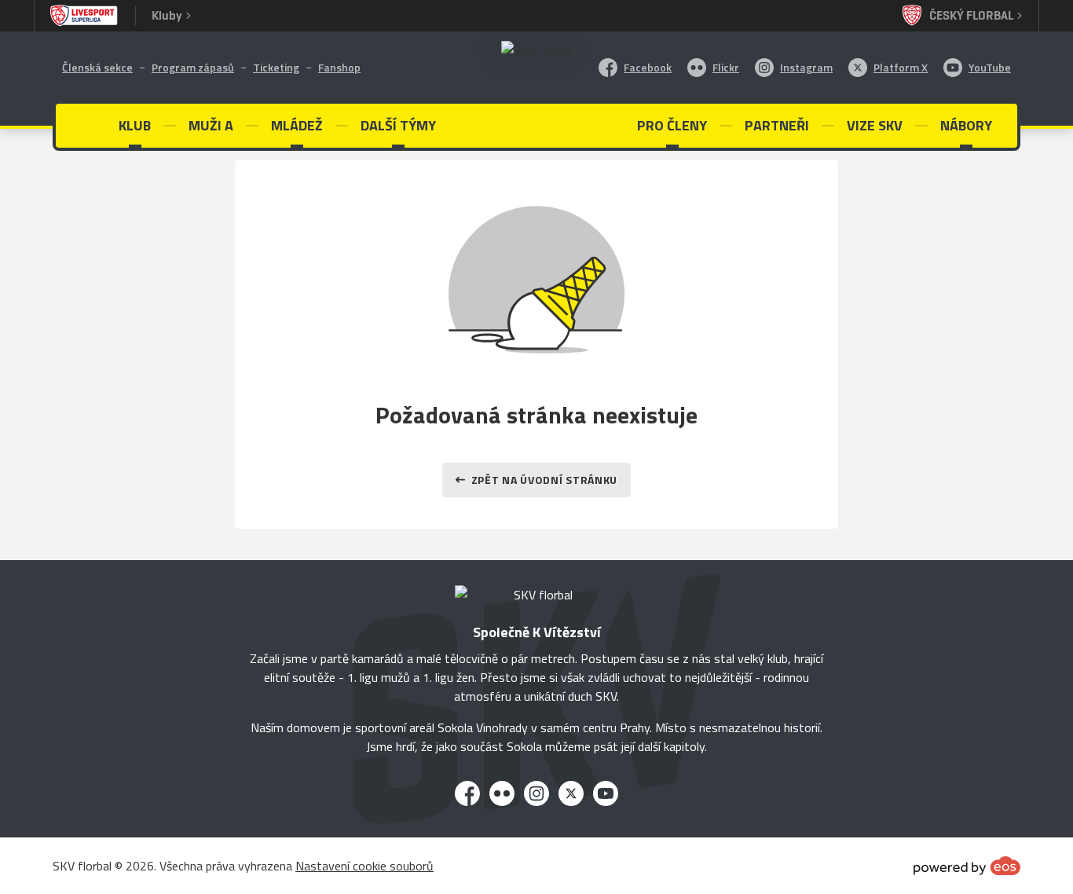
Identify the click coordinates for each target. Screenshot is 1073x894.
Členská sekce (97, 67)
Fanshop (339, 67)
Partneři (777, 125)
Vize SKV (875, 125)
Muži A (211, 125)
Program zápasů (193, 67)
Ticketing (276, 67)
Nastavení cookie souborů (364, 865)
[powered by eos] (967, 865)
